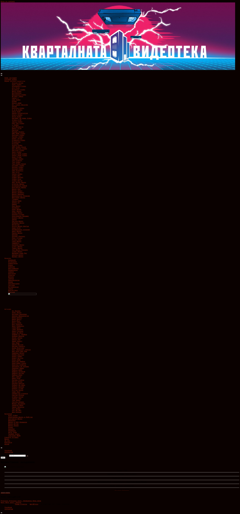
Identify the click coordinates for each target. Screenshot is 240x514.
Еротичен (12, 273)
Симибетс (16, 243)
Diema (14, 101)
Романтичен (13, 263)
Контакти (8, 442)
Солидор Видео (18, 245)
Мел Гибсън (16, 377)
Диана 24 (16, 203)
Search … (4, 455)
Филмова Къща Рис (19, 253)
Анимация (12, 260)
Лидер (14, 219)
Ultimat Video (18, 166)
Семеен (11, 272)
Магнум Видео (17, 221)
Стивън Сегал (17, 397)
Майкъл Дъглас (18, 373)
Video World (17, 181)
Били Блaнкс (17, 318)
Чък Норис (16, 409)
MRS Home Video (18, 133)
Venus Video (17, 174)
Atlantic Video (18, 90)
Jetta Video (17, 122)
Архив (6, 444)
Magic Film (16, 128)
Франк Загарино (18, 404)
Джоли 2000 (16, 201)
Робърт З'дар (17, 388)
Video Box (16, 176)
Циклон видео (17, 255)
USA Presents (17, 171)
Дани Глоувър (17, 331)
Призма (15, 235)
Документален (14, 284)
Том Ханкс (16, 400)
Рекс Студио (17, 238)
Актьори (7, 309)
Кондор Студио (18, 214)
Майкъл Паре (17, 375)
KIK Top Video (18, 123)
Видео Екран (13, 426)
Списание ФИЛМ (14, 436)
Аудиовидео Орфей (19, 186)
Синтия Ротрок (18, 395)
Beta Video (16, 91)
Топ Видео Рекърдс (20, 250)
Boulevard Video (19, 95)
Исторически (13, 287)
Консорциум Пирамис (20, 216)
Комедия (11, 267)
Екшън (10, 265)
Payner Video (17, 137)
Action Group (17, 83)
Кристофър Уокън (19, 363)
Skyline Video (18, 150)
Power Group (17, 139)
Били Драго (16, 319)
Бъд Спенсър (17, 324)
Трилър (11, 279)
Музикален (12, 262)
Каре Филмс (16, 209)
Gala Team (16, 112)
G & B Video (17, 110)
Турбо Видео (17, 252)
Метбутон (16, 225)
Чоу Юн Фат (16, 410)
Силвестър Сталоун (20, 394)
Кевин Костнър (18, 355)
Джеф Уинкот (17, 341)
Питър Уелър (17, 382)
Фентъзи (11, 292)
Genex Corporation (20, 113)
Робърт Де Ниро (18, 385)
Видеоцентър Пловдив (21, 196)
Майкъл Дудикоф (18, 372)
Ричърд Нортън (18, 383)
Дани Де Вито (17, 333)
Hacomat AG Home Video (22, 118)
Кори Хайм (16, 360)
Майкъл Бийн (17, 370)
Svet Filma (16, 157)
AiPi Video (16, 85)
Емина (14, 204)
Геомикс (15, 199)
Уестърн (11, 285)
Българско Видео (19, 187)
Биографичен (13, 268)
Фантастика (13, 290)
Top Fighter (17, 160)
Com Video (16, 100)
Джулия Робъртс (18, 346)
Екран (10, 427)
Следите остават (11, 437)
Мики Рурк (16, 378)
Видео (6, 439)
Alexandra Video (19, 86)
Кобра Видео (17, 213)
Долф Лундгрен (18, 348)
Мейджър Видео (18, 223)
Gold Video (16, 117)
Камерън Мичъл (18, 353)
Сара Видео (16, 241)
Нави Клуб (16, 228)
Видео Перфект (18, 193)
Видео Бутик (13, 424)
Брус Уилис (16, 323)
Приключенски (14, 280)
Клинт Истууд (17, 358)
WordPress (34, 504)
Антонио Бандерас (19, 314)
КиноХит (11, 429)
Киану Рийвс (17, 356)
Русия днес (16, 240)
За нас (7, 441)
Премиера (12, 431)
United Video (17, 169)
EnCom (14, 106)
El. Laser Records (20, 105)
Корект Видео (17, 218)
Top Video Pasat (19, 164)
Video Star (16, 179)
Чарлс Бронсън (18, 407)
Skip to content (8, 1)
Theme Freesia (21, 504)
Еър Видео (16, 206)
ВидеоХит (12, 421)
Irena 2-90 (16, 120)
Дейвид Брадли (18, 336)
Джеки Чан (16, 340)
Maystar (15, 130)
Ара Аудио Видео (19, 182)
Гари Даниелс (17, 329)
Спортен (11, 275)
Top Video (16, 162)
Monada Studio (18, 132)
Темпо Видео (17, 248)
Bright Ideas (17, 96)
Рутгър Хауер (17, 390)
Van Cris (16, 172)
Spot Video (16, 152)
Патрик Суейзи (18, 380)
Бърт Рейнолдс (18, 326)
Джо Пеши (16, 343)
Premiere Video (18, 140)
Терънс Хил (16, 399)
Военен (11, 277)
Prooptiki (16, 142)
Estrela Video (18, 108)
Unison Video (17, 167)
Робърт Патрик (18, 387)
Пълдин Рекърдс (18, 236)
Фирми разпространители (14, 81)
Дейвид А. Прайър (19, 334)
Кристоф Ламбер (18, 361)
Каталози (8, 414)
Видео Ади (16, 189)
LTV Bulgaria (17, 127)
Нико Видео (16, 231)
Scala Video (17, 145)
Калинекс (16, 208)
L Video (15, 125)
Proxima (15, 144)
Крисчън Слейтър (19, 365)
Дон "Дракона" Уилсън (21, 350)
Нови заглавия (10, 78)
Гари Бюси (16, 328)
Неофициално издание (21, 230)
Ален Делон (16, 313)
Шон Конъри (16, 412)
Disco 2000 (16, 103)
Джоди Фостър (17, 345)
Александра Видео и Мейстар (20, 417)
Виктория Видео (18, 198)
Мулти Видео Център (20, 226)
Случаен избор (10, 79)
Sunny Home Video (19, 155)
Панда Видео (17, 233)
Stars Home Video (19, 154)
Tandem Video (17, 159)
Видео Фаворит (18, 194)
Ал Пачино (16, 311)
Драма (10, 282)
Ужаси (10, 289)
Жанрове (7, 258)
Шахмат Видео (17, 257)
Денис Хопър (17, 338)
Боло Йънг (16, 321)
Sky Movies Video (19, 149)
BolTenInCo (16, 93)
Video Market (17, 177)
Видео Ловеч (17, 191)
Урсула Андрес (18, 402)
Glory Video (17, 115)
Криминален (13, 270)
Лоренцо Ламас (18, 368)
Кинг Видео (16, 211)
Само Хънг (16, 392)
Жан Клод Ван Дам (19, 351)
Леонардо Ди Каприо (20, 367)
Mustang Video (18, 135)
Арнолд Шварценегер (20, 316)
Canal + (15, 98)
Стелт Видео (17, 246)
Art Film (16, 88)
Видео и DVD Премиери (17, 422)
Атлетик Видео (18, 184)
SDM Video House (19, 147)
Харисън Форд (17, 405)
